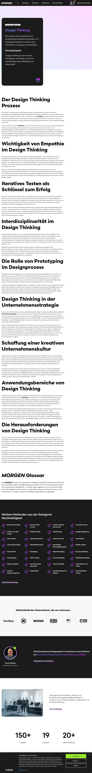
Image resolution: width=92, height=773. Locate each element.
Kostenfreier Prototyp (83, 3)
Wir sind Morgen (57, 3)
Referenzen (45, 3)
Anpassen (75, 760)
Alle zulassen (76, 756)
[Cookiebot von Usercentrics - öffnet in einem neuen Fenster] (9, 770)
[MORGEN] (6, 3)
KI (17, 3)
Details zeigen (22, 770)
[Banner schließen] (89, 754)
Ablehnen (76, 765)
